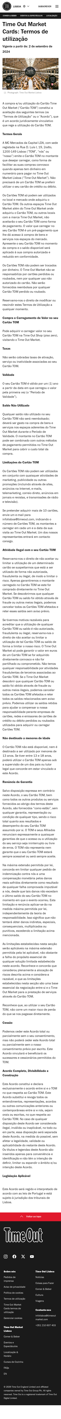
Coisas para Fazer (45, 1283)
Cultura (39, 1295)
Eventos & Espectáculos (31, 16)
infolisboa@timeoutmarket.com (46, 1318)
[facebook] (14, 1256)
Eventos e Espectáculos (11, 1345)
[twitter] (23, 1256)
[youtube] (32, 1256)
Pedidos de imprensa (9, 1279)
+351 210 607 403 (46, 1325)
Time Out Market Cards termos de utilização (12, 1309)
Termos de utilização (14, 1299)
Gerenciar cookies (13, 1318)
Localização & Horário (11, 1354)
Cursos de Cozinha (13, 1362)
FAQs (6, 1368)
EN (5, 1374)
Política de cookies (13, 1293)
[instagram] (6, 1256)
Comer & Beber (10, 16)
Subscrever (44, 7)
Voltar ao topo (33, 1217)
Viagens (40, 1301)
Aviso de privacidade (14, 1287)
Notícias (40, 1277)
